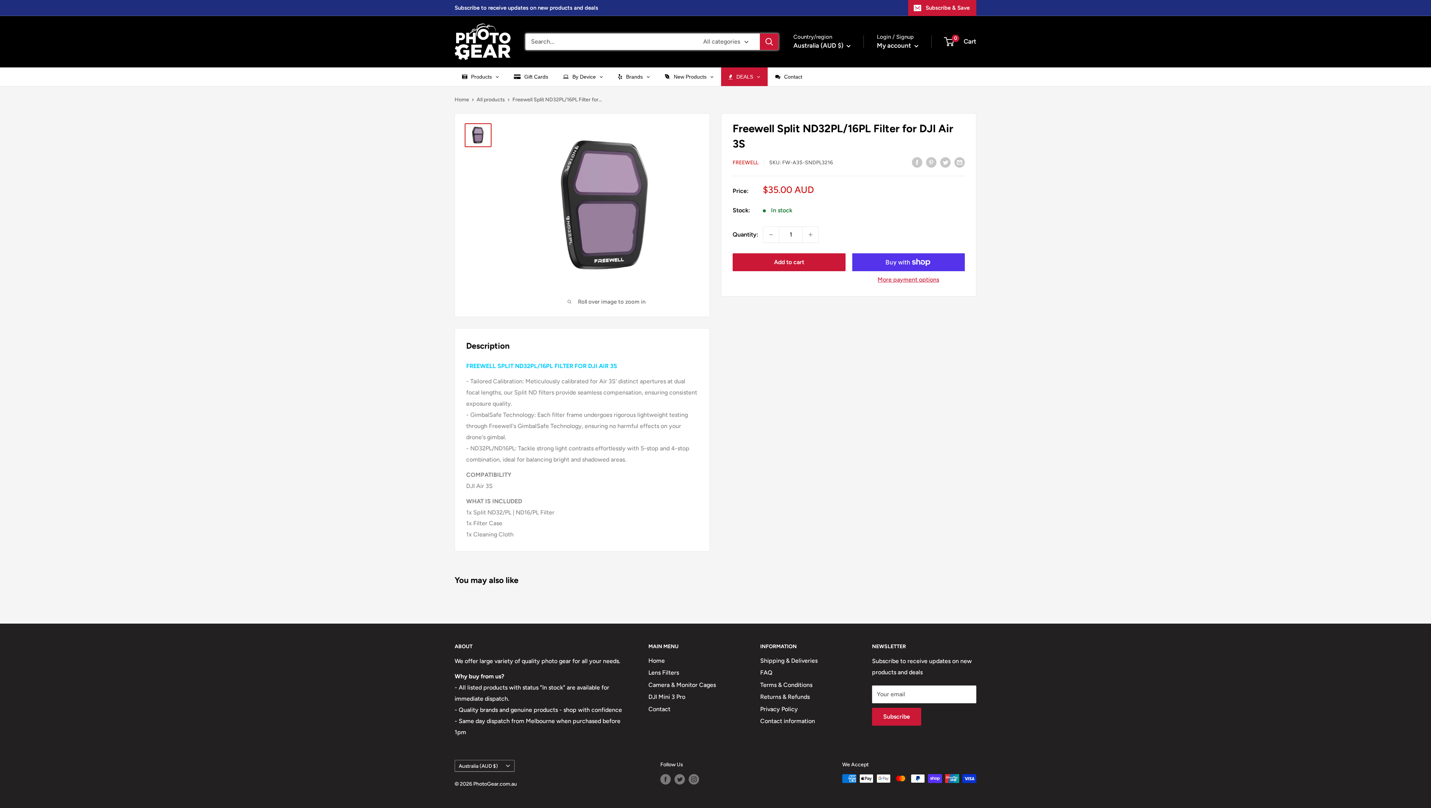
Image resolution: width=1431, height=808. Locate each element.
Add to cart (789, 262)
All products (491, 99)
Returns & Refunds (785, 696)
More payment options (908, 279)
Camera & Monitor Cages (682, 684)
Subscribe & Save (948, 7)
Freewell (745, 162)
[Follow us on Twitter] (680, 779)
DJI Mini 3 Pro (666, 696)
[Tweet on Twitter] (945, 162)
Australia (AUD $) (478, 766)
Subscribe (896, 716)
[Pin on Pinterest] (931, 162)
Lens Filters (663, 672)
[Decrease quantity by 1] (771, 235)
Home (462, 99)
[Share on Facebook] (917, 162)
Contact (659, 709)
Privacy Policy (779, 709)
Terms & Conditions (786, 684)
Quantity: (745, 234)
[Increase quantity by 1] (810, 235)
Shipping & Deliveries (789, 660)
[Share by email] (959, 162)
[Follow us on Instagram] (694, 779)
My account (895, 45)
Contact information (787, 721)
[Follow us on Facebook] (665, 779)
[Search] (769, 42)
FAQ (766, 672)
